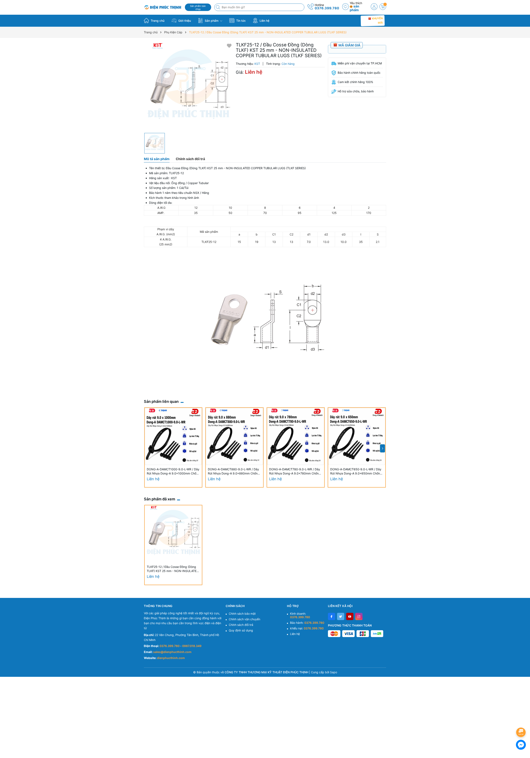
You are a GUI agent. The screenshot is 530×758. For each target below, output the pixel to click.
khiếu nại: (307, 628)
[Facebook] (331, 616)
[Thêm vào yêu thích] (229, 45)
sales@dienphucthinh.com (172, 652)
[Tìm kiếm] (218, 7)
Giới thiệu (184, 20)
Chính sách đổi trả (241, 624)
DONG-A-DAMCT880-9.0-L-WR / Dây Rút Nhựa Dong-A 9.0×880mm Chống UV (233, 471)
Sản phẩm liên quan (161, 401)
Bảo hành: (307, 622)
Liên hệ (264, 20)
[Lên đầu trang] (521, 721)
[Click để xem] (188, 86)
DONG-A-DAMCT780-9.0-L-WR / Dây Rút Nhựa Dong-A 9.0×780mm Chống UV (294, 471)
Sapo (333, 672)
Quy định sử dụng (241, 630)
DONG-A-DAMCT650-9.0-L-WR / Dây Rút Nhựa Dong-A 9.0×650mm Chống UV (356, 471)
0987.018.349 (191, 646)
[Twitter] (340, 616)
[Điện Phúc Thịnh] (163, 7)
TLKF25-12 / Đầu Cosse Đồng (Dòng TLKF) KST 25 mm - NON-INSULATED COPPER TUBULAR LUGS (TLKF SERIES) (173, 569)
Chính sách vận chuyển (244, 619)
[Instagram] (359, 616)
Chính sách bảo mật (242, 613)
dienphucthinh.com (171, 658)
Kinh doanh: (300, 615)
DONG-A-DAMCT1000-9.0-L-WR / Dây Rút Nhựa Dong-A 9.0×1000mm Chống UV (173, 471)
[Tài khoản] (374, 6)
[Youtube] (349, 616)
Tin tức (240, 20)
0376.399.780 (327, 8)
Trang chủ (157, 20)
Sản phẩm (211, 20)
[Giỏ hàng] (382, 6)
